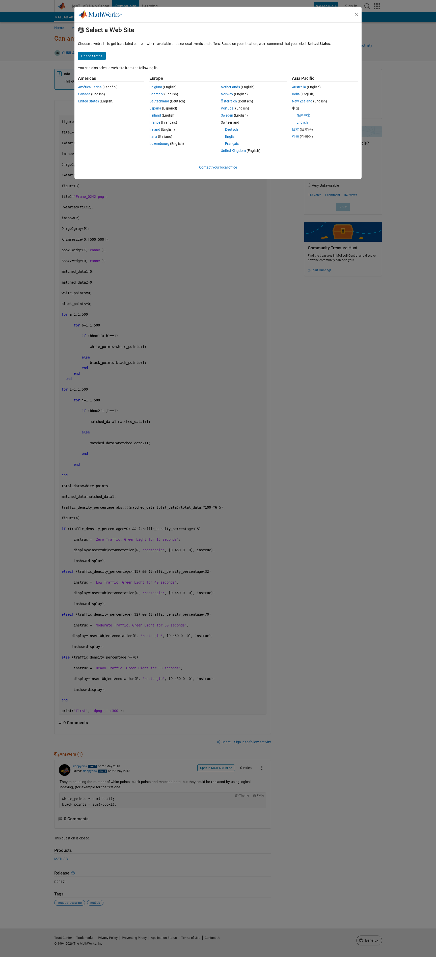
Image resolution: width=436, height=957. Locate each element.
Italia (153, 136)
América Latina (90, 87)
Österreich (229, 101)
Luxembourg (159, 144)
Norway (227, 94)
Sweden (227, 115)
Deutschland (159, 101)
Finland (155, 115)
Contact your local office (218, 167)
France (154, 122)
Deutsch (231, 129)
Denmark (156, 94)
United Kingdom (233, 151)
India (296, 94)
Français (232, 144)
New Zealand (302, 101)
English (230, 136)
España (155, 108)
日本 (295, 129)
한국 (295, 136)
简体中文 (303, 115)
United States (88, 101)
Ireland (154, 129)
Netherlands (230, 87)
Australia (299, 87)
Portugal (227, 108)
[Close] (356, 14)
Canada (84, 94)
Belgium (155, 87)
